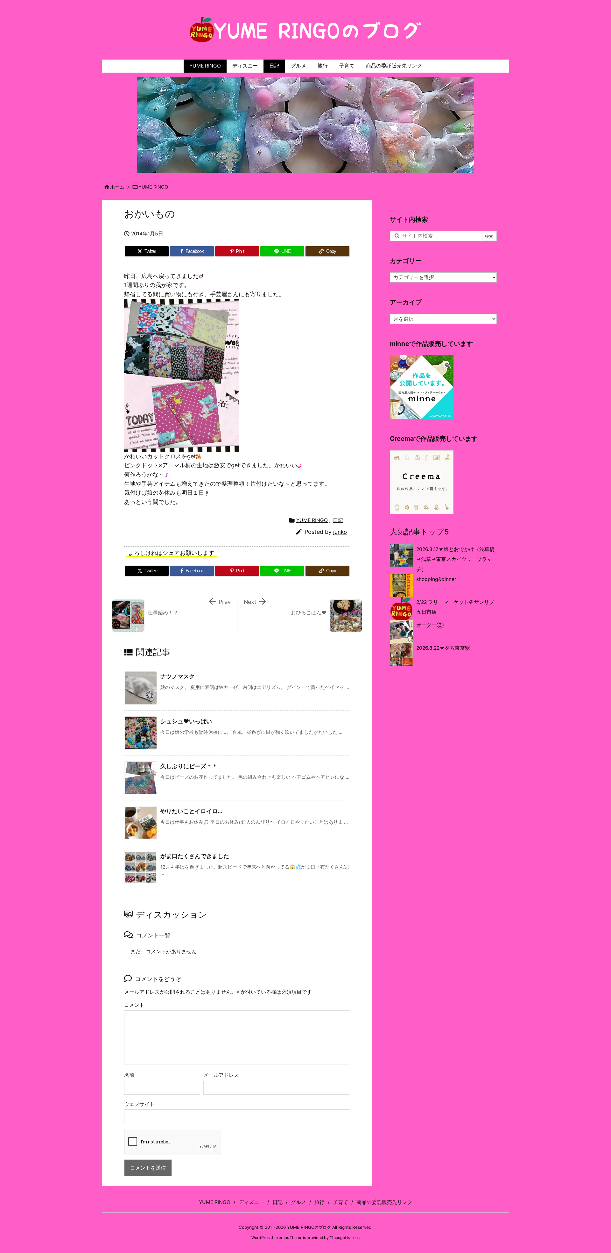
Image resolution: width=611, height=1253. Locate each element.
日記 (338, 520)
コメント (134, 1005)
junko (340, 532)
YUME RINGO (153, 187)
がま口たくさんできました (194, 856)
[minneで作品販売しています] (421, 387)
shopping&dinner (436, 579)
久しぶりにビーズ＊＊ (189, 766)
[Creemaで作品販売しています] (421, 482)
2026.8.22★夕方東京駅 (443, 648)
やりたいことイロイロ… (191, 811)
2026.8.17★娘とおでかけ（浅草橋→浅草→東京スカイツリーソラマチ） (455, 559)
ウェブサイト (139, 1104)
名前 (129, 1075)
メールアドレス (221, 1075)
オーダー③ (430, 625)
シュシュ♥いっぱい (186, 721)
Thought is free (344, 1237)
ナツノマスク (177, 676)
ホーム (117, 187)
